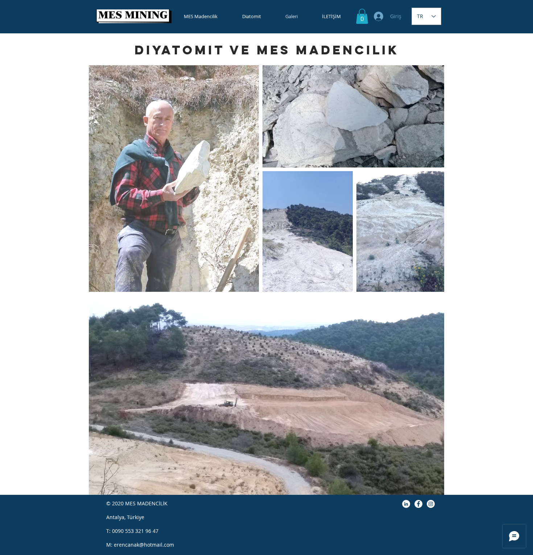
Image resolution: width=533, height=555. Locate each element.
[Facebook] (418, 504)
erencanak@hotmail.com (144, 544)
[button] (362, 16)
